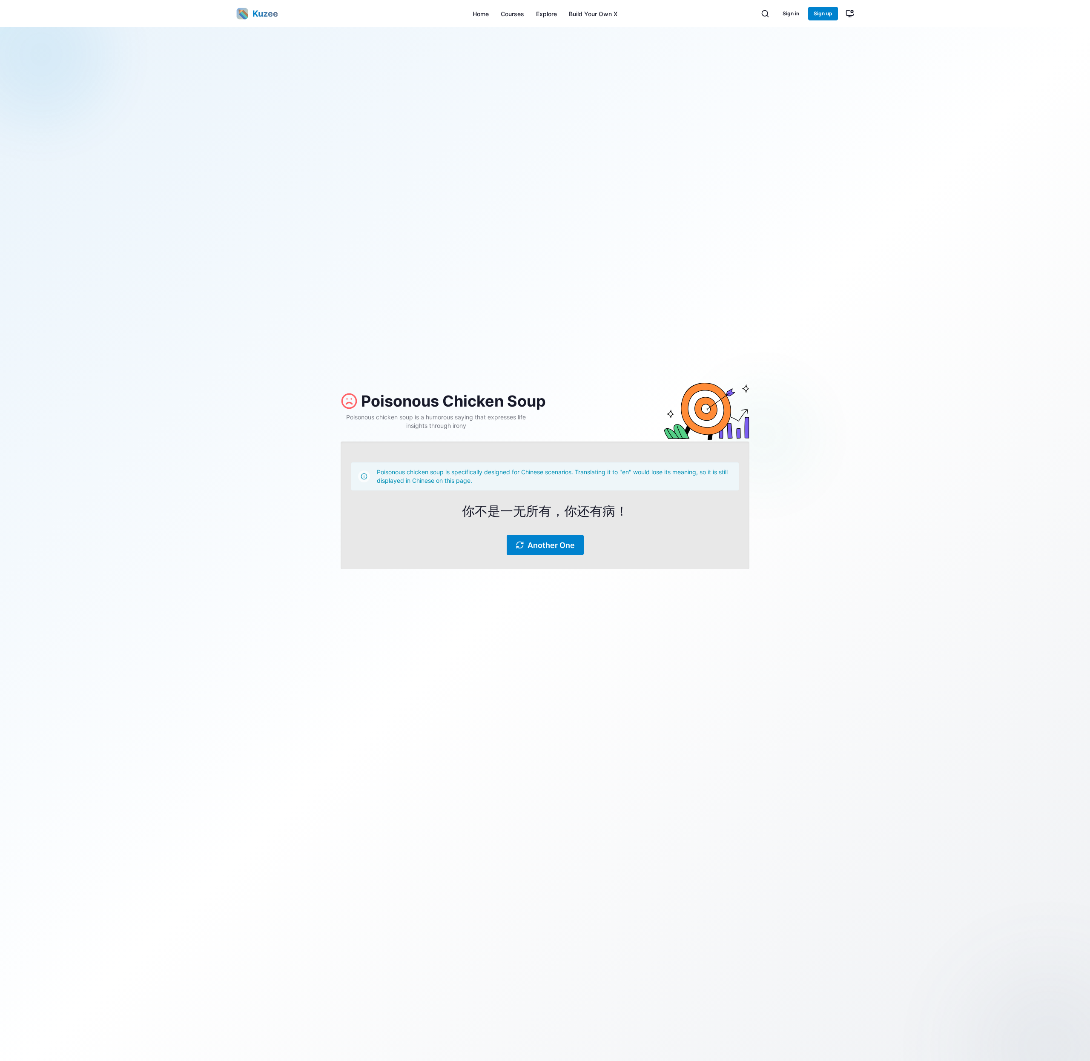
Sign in (791, 13)
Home (481, 13)
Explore (546, 13)
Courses (512, 13)
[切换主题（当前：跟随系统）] (849, 13)
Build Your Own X (593, 13)
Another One (551, 545)
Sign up (823, 13)
